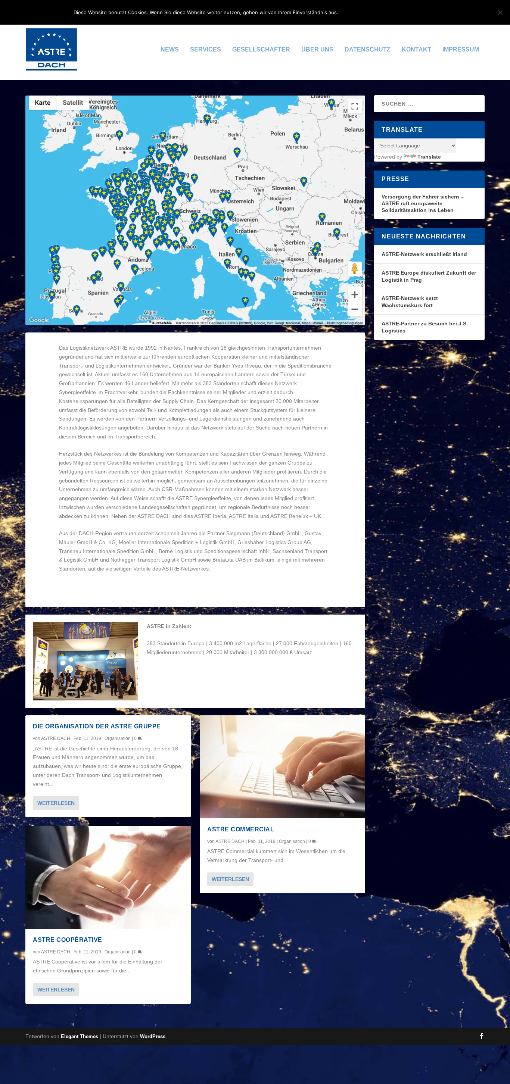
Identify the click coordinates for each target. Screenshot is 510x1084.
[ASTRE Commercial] (282, 766)
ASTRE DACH (55, 738)
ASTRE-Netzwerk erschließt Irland (424, 254)
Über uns (317, 50)
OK (350, 12)
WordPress (152, 1036)
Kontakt (416, 50)
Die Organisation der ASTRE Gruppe (97, 726)
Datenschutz (368, 50)
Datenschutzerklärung (399, 12)
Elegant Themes (79, 1036)
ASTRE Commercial (240, 829)
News (170, 50)
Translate (429, 157)
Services (205, 50)
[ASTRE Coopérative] (108, 877)
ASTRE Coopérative (67, 940)
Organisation (118, 738)
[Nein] (499, 12)
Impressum (460, 50)
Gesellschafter (261, 50)
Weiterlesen (56, 803)
